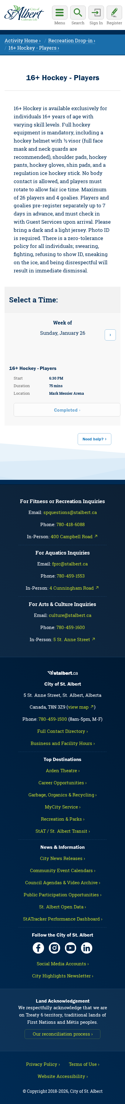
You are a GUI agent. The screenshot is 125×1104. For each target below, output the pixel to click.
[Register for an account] (114, 16)
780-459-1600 (70, 627)
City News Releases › (62, 858)
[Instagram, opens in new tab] (54, 948)
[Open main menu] (60, 16)
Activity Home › (23, 40)
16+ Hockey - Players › (33, 47)
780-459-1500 (53, 719)
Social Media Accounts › (63, 964)
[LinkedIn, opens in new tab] (86, 948)
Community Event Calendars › (62, 870)
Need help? (93, 439)
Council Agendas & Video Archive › (62, 882)
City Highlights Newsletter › (62, 976)
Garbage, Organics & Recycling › (62, 795)
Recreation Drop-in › (71, 40)
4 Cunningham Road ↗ (74, 588)
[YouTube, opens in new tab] (70, 948)
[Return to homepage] (24, 13)
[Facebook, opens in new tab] (38, 948)
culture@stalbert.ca (70, 615)
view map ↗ (81, 707)
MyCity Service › (62, 807)
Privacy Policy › (43, 1064)
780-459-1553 (71, 576)
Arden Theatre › (62, 770)
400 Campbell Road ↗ (74, 536)
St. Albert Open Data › (62, 907)
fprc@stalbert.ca (70, 564)
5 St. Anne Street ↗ (74, 639)
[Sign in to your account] (96, 16)
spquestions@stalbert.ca (70, 512)
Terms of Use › (84, 1064)
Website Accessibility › (63, 1076)
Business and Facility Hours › (63, 743)
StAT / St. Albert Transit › (62, 831)
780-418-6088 (70, 524)
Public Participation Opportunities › (62, 894)
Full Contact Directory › (62, 731)
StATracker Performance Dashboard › (62, 919)
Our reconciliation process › (63, 1034)
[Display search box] (78, 16)
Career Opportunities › (62, 782)
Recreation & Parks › (62, 819)
